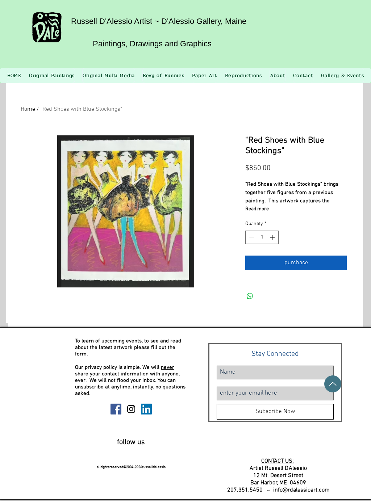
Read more (257, 209)
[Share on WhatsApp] (250, 296)
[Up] (332, 383)
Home (28, 109)
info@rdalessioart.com (301, 490)
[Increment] (273, 237)
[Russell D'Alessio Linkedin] (146, 409)
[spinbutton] (261, 237)
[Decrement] (250, 237)
